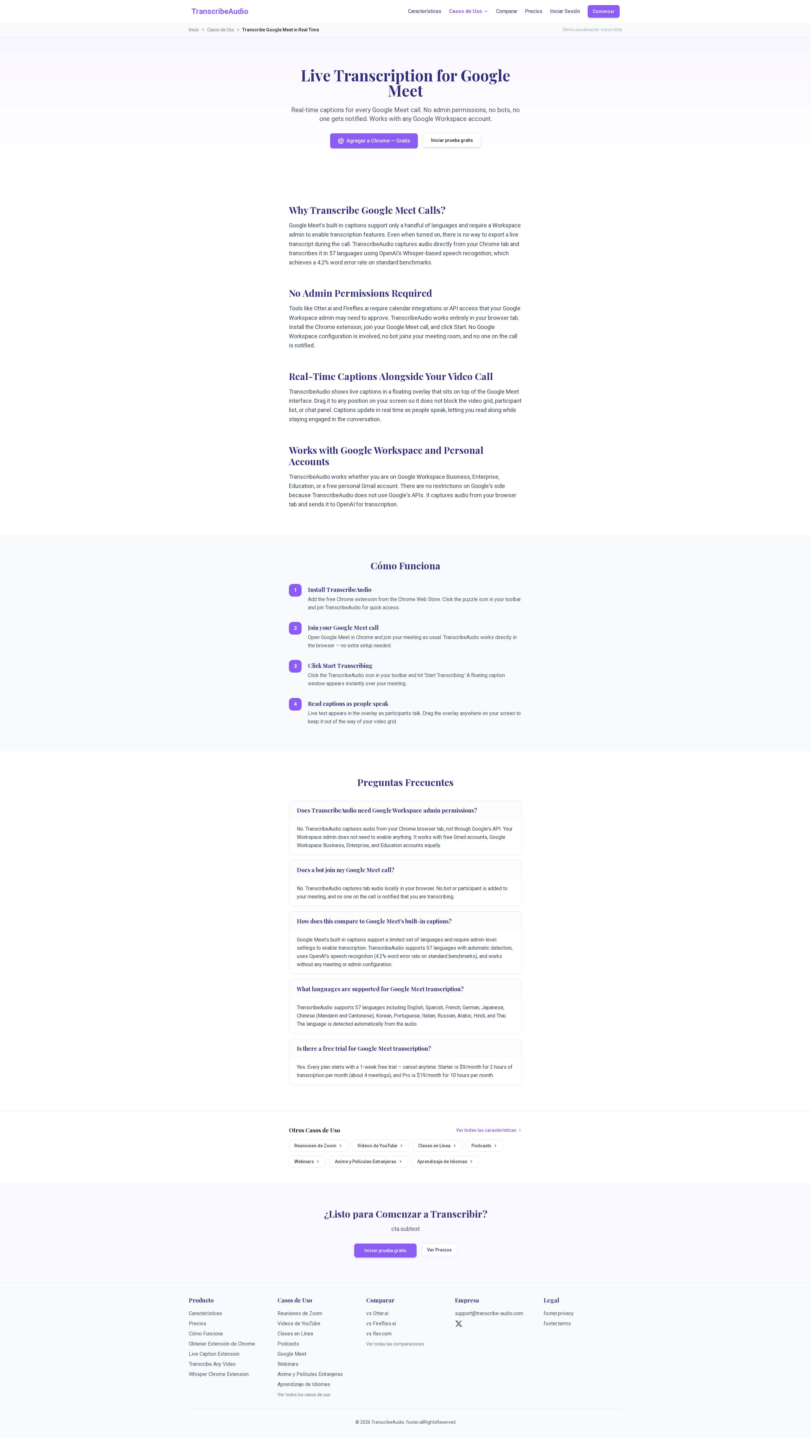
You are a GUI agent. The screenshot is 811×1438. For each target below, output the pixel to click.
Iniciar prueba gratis (452, 140)
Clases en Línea (434, 1145)
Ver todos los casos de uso (304, 1394)
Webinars (304, 1161)
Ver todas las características (486, 1130)
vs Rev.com (379, 1334)
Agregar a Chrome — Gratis (378, 141)
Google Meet (292, 1354)
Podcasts (481, 1145)
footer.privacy (559, 1313)
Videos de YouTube (377, 1145)
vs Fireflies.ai (381, 1324)
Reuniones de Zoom (315, 1145)
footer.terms (557, 1324)
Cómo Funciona (206, 1334)
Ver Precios (439, 1249)
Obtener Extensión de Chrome (222, 1344)
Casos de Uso (465, 11)
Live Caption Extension (214, 1354)
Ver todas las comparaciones (395, 1343)
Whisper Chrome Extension (219, 1374)
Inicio (194, 29)
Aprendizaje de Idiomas (442, 1161)
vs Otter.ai (377, 1313)
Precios (533, 11)
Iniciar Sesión (565, 11)
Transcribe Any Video (212, 1364)
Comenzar (604, 11)
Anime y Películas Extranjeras (365, 1161)
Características (424, 11)
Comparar (506, 11)
